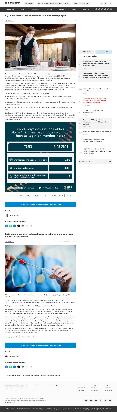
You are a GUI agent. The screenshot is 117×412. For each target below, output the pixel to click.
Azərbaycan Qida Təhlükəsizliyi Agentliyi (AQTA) (23, 196)
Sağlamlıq (9, 20)
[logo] (12, 3)
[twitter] (105, 9)
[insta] (99, 9)
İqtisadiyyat (81, 388)
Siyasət (80, 385)
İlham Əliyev (29, 3)
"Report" (15, 83)
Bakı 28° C (104, 52)
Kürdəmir (70, 196)
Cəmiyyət (94, 385)
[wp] (10, 226)
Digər (85, 9)
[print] (27, 226)
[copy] (31, 226)
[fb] (96, 9)
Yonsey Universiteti (28, 337)
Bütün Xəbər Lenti (84, 161)
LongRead (81, 390)
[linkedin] (108, 9)
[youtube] (111, 9)
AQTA (45, 196)
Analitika (107, 388)
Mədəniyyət (95, 390)
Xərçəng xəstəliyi (12, 337)
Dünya (107, 385)
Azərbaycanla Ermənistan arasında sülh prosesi (54, 3)
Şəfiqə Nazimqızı (15, 215)
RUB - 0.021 (87, 52)
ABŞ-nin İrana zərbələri (82, 3)
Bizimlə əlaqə (53, 385)
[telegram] (102, 9)
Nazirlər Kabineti (57, 196)
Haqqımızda (38, 385)
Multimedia (108, 390)
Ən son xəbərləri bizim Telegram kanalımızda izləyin (42, 204)
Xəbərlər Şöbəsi (14, 356)
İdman (93, 388)
